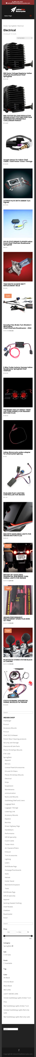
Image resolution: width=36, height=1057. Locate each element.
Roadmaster (7, 914)
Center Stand (9, 881)
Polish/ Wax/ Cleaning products (14, 739)
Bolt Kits (8, 822)
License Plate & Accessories (14, 767)
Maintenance (9, 789)
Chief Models (8, 907)
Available (8, 963)
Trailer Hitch (9, 844)
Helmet (7, 877)
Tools (7, 888)
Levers (7, 863)
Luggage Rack (10, 804)
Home (5, 26)
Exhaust (8, 852)
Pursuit (6, 724)
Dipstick (8, 819)
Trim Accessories (11, 855)
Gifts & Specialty (9, 896)
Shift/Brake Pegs (11, 866)
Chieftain (6, 910)
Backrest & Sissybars (12, 885)
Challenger (7, 721)
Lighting (8, 859)
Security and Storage (11, 743)
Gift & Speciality (10, 837)
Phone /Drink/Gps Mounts (12, 750)
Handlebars (9, 830)
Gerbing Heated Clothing (12, 903)
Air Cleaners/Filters (12, 848)
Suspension (9, 786)
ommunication (10, 793)
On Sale (8, 955)
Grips (7, 782)
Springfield (12, 26)
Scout (5, 918)
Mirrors (7, 764)
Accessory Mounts (10, 728)
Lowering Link (10, 811)
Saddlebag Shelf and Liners (15, 800)
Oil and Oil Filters (11, 771)
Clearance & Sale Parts (11, 746)
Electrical (8, 778)
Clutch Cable (9, 841)
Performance (9, 833)
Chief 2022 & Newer (10, 735)
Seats (7, 874)
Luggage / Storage (11, 808)
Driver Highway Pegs (12, 826)
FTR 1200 (6, 754)
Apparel (8, 760)
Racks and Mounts (11, 797)
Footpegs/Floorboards (13, 870)
